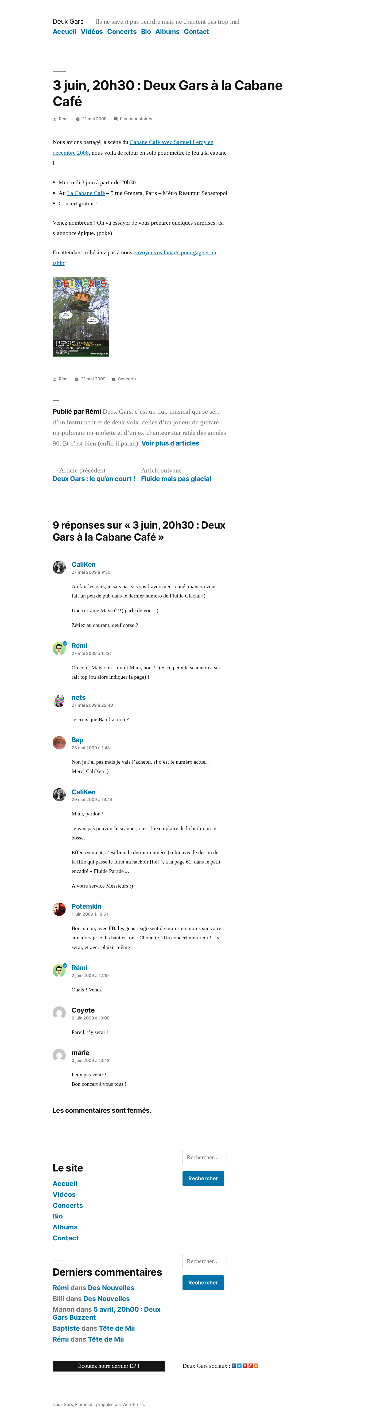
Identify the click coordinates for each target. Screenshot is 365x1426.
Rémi (64, 118)
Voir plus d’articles (170, 443)
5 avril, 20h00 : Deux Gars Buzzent (107, 1313)
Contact (196, 32)
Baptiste (66, 1328)
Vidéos (92, 32)
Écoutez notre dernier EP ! (108, 1366)
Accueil (64, 32)
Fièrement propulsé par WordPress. (110, 1404)
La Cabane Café (86, 193)
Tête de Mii (117, 1328)
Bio (146, 32)
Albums (167, 32)
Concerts (122, 32)
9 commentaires (136, 118)
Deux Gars (68, 21)
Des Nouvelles (111, 1288)
